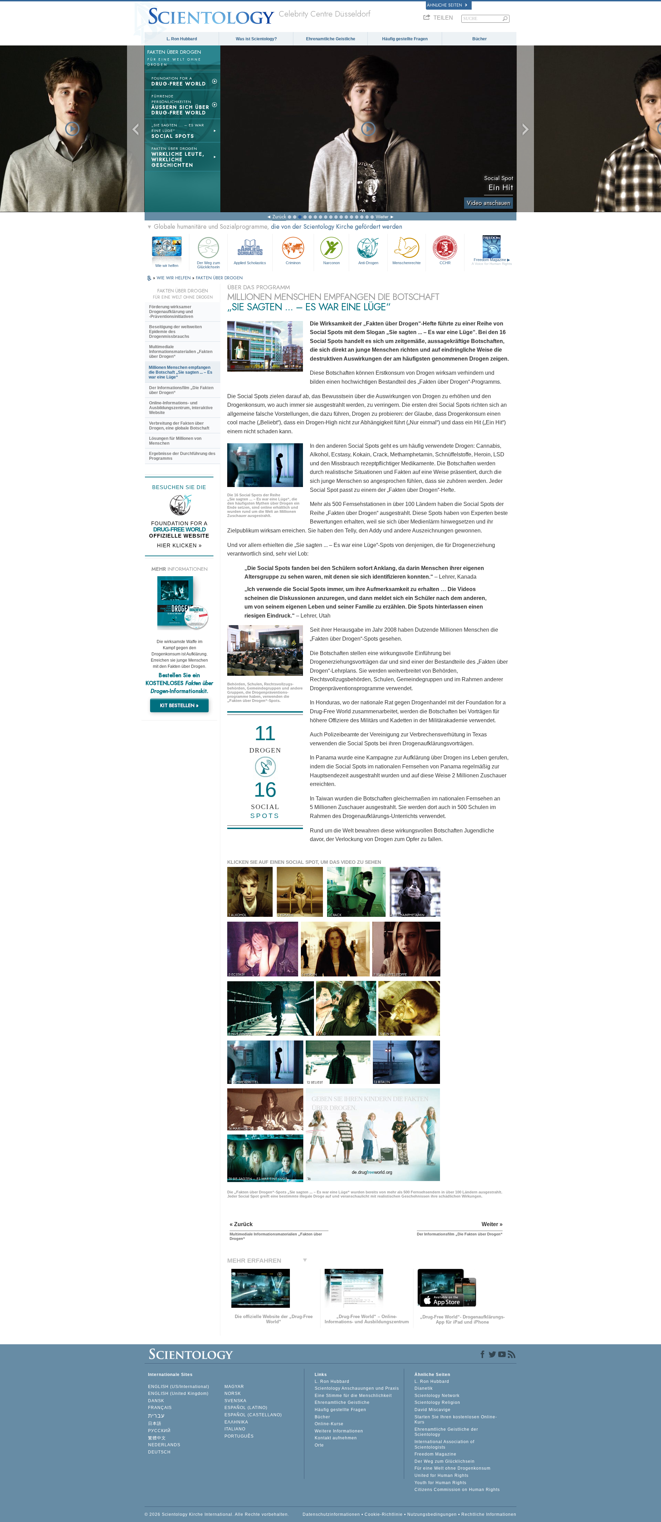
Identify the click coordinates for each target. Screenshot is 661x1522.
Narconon (331, 263)
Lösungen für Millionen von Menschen (175, 441)
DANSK (156, 1400)
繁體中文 (157, 1438)
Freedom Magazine (492, 262)
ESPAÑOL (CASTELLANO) (253, 1414)
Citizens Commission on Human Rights (457, 1489)
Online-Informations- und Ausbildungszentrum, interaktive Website (181, 408)
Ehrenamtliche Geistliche (330, 39)
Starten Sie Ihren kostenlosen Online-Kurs (456, 1420)
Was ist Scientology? (256, 39)
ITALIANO (234, 1429)
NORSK (232, 1393)
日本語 (154, 1423)
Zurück (279, 216)
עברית (156, 1416)
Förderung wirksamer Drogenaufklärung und (171, 311)
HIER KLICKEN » (179, 545)
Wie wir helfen (166, 265)
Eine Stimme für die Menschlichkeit (353, 1395)
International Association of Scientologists (444, 1444)
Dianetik (424, 1388)
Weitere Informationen (339, 1431)
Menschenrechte (406, 263)
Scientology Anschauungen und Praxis (357, 1388)
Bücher (479, 39)
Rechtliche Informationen (488, 1514)
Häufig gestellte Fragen (405, 39)
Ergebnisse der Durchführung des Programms (182, 456)
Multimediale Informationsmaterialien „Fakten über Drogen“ (180, 351)
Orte (319, 1445)
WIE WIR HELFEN (174, 278)
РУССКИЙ (159, 1430)
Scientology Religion (437, 1402)
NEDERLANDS (164, 1444)
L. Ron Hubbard (182, 39)
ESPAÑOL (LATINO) (245, 1407)
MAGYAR (234, 1386)
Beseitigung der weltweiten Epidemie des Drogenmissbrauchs (175, 331)
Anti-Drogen (368, 263)
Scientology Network (437, 1395)
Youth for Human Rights (440, 1482)
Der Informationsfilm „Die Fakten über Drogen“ (181, 390)
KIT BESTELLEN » (179, 705)
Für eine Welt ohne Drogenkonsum (453, 1468)
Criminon (293, 263)
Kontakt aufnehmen (336, 1438)
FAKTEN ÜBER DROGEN (219, 278)
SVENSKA (235, 1400)
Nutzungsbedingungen (432, 1514)
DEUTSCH (159, 1452)
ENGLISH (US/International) (178, 1386)
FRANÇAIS (160, 1407)
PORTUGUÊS (239, 1436)
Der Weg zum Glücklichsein (208, 264)
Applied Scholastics (250, 263)
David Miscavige (433, 1409)
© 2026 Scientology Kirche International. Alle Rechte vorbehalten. (217, 1514)
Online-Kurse (329, 1423)
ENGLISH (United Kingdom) (178, 1393)
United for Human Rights (442, 1475)
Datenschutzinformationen (331, 1514)
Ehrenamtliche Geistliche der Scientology (446, 1432)
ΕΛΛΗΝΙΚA (236, 1422)
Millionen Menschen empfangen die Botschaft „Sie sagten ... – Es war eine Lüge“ (180, 372)
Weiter (382, 216)
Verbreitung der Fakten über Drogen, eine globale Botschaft (179, 426)
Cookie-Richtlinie (384, 1514)
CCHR (445, 263)
